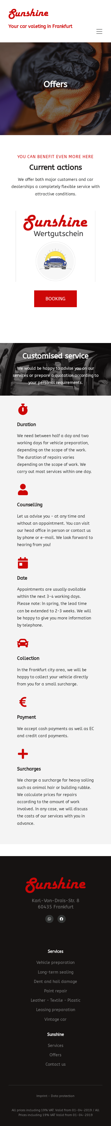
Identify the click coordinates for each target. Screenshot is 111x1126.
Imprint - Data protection (55, 1096)
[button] (99, 32)
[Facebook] (61, 919)
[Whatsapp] (49, 919)
